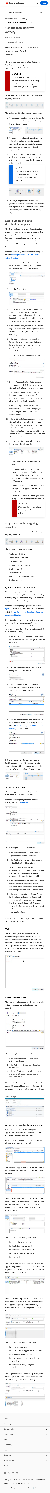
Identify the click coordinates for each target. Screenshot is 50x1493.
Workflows (14, 51)
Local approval (23, 803)
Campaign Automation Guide (20, 22)
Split (7, 608)
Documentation (11, 18)
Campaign (24, 18)
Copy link (20, 42)
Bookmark (11, 42)
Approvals (23, 51)
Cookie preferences (22, 1483)
